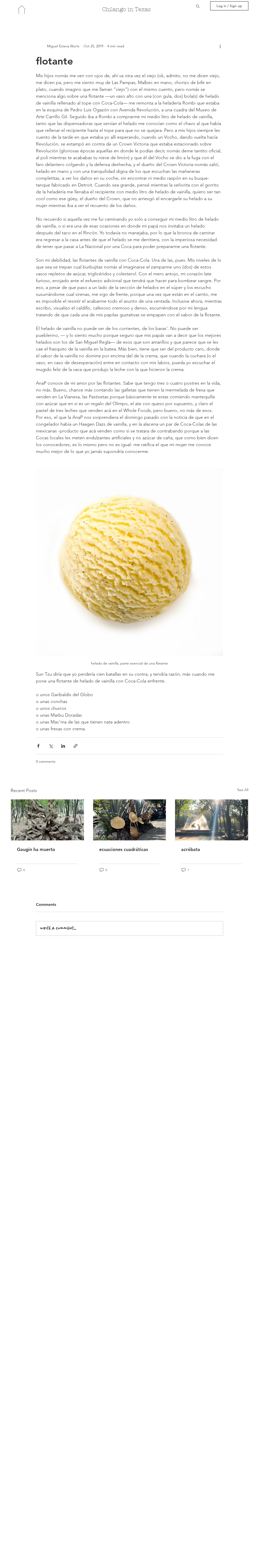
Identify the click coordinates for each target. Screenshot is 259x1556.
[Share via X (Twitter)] (50, 745)
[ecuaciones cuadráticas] (129, 819)
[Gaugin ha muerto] (47, 819)
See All (242, 789)
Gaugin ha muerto (36, 849)
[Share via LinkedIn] (63, 745)
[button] (197, 6)
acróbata (190, 849)
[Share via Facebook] (38, 745)
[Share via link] (75, 745)
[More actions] (220, 46)
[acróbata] (211, 819)
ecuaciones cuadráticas (123, 849)
